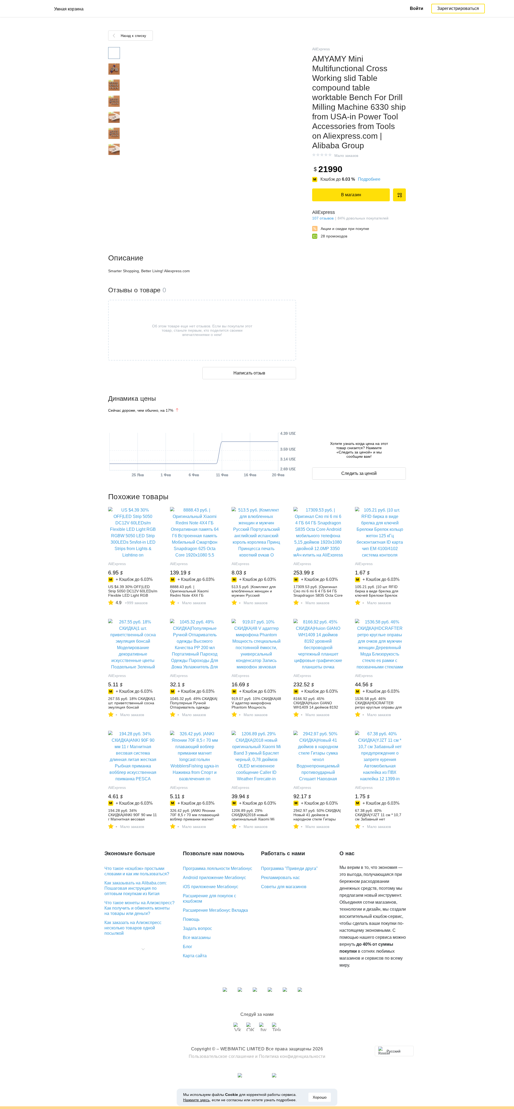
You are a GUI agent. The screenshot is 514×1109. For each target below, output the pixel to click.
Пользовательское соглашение (221, 1056)
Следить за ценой (359, 473)
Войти (416, 8)
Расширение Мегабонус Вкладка (215, 910)
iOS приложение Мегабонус (210, 886)
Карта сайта (195, 955)
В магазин (351, 194)
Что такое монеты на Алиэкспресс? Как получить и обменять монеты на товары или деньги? (139, 908)
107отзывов (323, 218)
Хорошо (320, 1097)
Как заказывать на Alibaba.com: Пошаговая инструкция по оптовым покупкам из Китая (135, 888)
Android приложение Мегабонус (214, 877)
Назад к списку (133, 36)
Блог (187, 946)
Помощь (191, 919)
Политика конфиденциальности (292, 1056)
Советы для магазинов (284, 886)
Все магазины (197, 937)
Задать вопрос (197, 928)
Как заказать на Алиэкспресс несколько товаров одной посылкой (132, 928)
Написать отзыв (249, 373)
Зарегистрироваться (458, 8)
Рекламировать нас (280, 877)
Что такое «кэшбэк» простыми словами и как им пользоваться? (136, 871)
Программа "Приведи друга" (289, 868)
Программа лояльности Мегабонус (217, 868)
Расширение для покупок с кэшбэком (209, 898)
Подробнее (369, 179)
